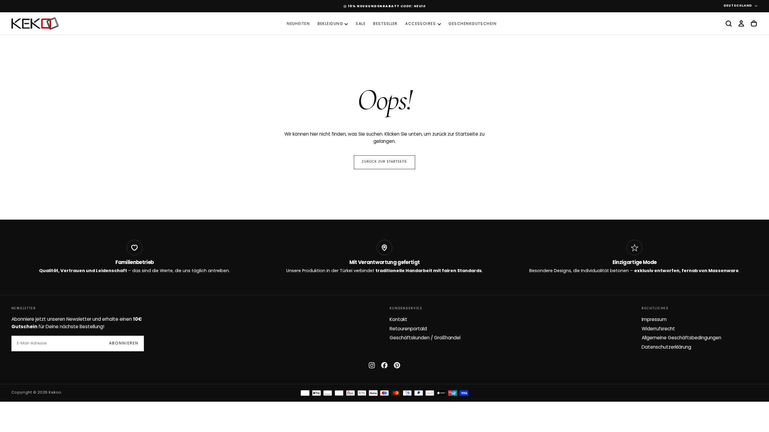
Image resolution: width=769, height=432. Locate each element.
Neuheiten (298, 24)
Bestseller (385, 24)
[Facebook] (384, 365)
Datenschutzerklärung (666, 347)
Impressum (654, 319)
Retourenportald (408, 329)
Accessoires (420, 24)
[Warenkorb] (754, 24)
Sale (361, 24)
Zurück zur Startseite (384, 162)
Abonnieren (123, 343)
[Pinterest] (397, 365)
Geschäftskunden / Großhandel (425, 338)
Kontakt (398, 319)
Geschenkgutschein (472, 24)
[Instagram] (371, 365)
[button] (728, 24)
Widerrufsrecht (658, 329)
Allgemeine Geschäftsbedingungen (681, 338)
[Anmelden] (741, 24)
